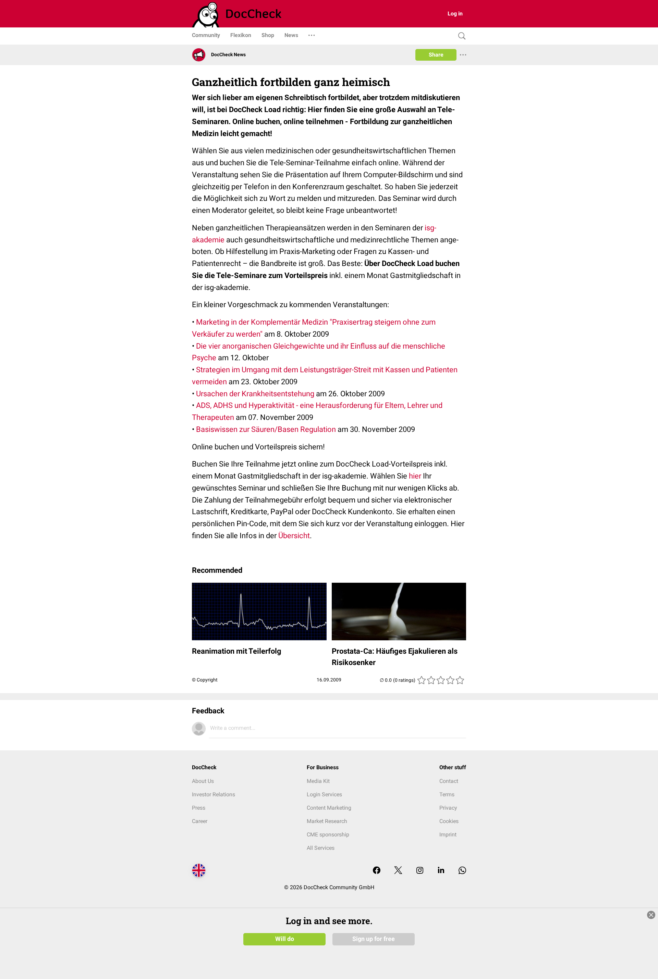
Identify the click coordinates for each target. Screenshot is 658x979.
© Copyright (205, 679)
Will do (284, 938)
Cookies (449, 821)
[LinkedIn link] (441, 871)
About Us (203, 781)
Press (198, 808)
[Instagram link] (420, 871)
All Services (320, 848)
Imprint (447, 834)
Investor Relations (213, 794)
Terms (446, 794)
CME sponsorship (328, 834)
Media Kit (318, 781)
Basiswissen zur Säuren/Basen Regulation (266, 429)
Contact (448, 781)
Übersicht (294, 535)
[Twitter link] (398, 871)
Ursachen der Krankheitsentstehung (255, 393)
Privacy (448, 808)
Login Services (324, 794)
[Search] (460, 36)
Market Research (327, 821)
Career (199, 821)
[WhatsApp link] (462, 871)
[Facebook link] (376, 871)
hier (415, 476)
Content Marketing (329, 808)
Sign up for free (373, 938)
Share (436, 54)
